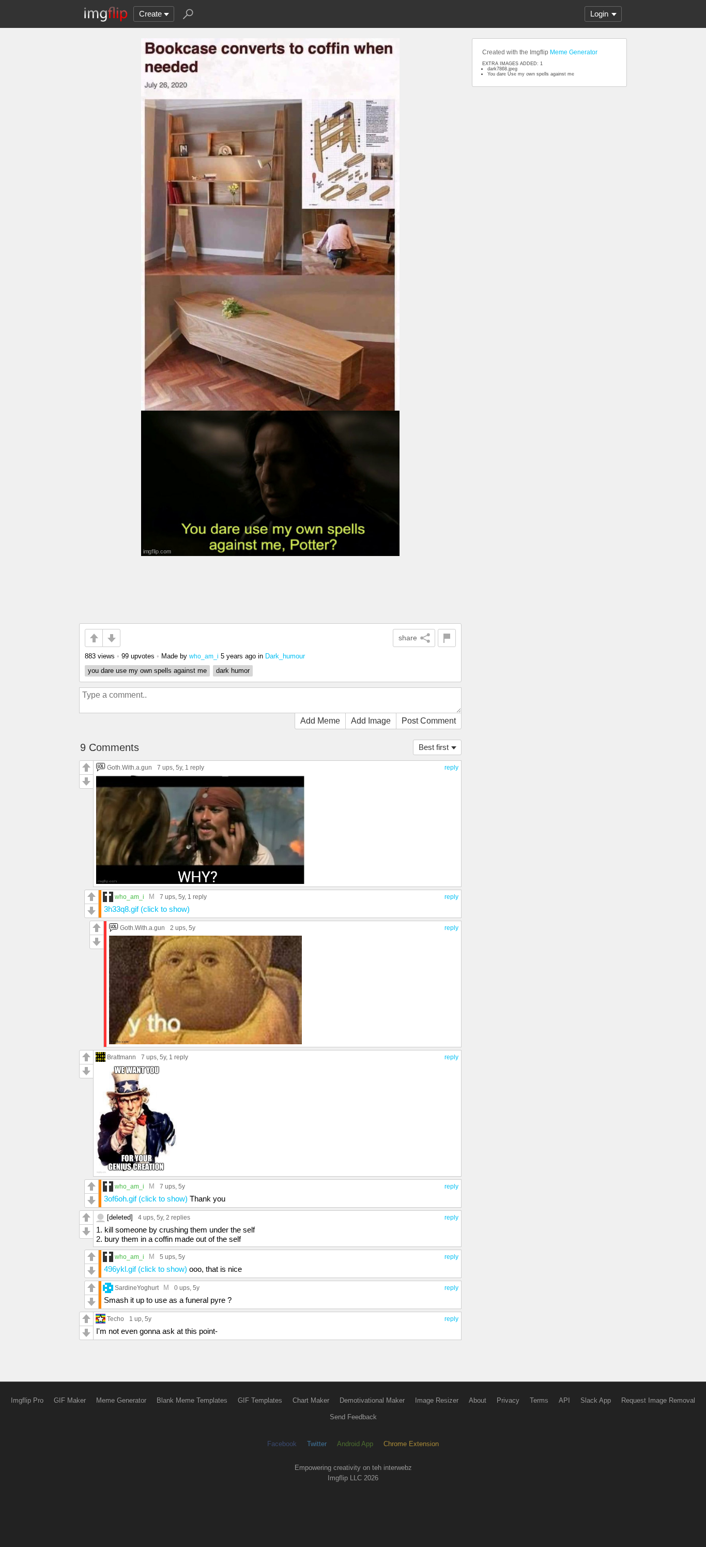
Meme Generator (573, 52)
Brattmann (121, 1057)
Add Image (371, 720)
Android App (355, 1444)
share (407, 638)
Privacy (508, 1400)
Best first (434, 747)
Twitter (317, 1444)
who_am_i (204, 656)
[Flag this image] (447, 638)
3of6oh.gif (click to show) (146, 1198)
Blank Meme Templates (192, 1400)
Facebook (282, 1444)
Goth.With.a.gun (129, 767)
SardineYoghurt (137, 1287)
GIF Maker (70, 1400)
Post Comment (429, 720)
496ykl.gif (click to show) (145, 1269)
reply (451, 767)
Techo (115, 1318)
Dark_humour (285, 656)
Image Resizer (436, 1400)
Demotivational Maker (372, 1400)
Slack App (595, 1400)
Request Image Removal (658, 1400)
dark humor (233, 670)
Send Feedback (353, 1417)
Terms (539, 1400)
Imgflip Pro (27, 1400)
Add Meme (320, 720)
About (477, 1400)
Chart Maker (311, 1400)
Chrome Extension (411, 1444)
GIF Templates (260, 1400)
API (564, 1400)
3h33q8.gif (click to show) (147, 909)
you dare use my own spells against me (147, 670)
